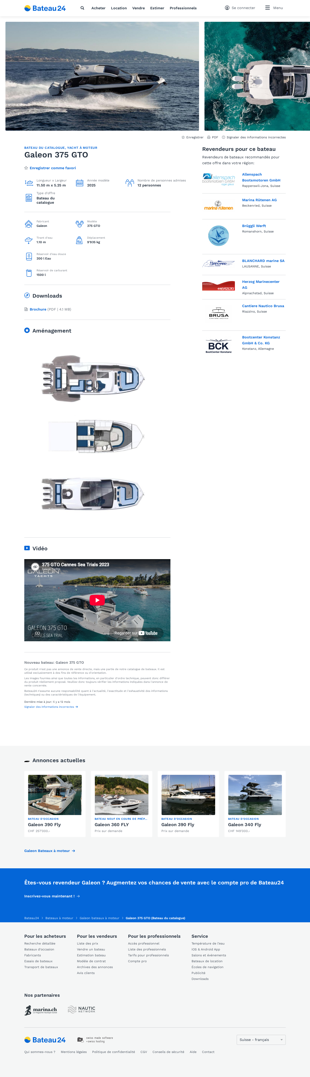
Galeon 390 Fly (44, 824)
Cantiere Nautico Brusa (263, 306)
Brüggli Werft (254, 226)
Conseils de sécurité (168, 1052)
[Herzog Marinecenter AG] (218, 286)
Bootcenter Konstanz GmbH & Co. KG (261, 340)
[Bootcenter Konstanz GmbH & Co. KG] (218, 346)
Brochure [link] (38, 309)
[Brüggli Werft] (218, 236)
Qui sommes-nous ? (39, 1052)
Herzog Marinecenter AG (261, 284)
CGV (143, 1052)
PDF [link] (215, 137)
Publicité (198, 973)
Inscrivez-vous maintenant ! (49, 896)
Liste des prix (87, 943)
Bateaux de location (207, 961)
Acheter (98, 8)
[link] (55, 804)
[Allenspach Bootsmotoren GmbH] (218, 179)
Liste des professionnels (147, 949)
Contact (208, 1052)
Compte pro (137, 961)
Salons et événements (209, 955)
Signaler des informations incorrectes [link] (256, 137)
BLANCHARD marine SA (263, 261)
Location (119, 8)
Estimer (157, 8)
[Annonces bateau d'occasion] (45, 8)
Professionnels (183, 8)
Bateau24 (31, 918)
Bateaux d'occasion (39, 949)
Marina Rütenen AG (259, 200)
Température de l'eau (208, 943)
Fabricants (32, 955)
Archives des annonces (95, 967)
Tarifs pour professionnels (148, 955)
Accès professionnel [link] (143, 943)
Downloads (200, 979)
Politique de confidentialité (113, 1052)
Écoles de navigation (208, 967)
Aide (193, 1052)
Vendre (138, 8)
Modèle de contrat (91, 961)
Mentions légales (74, 1052)
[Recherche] (83, 8)
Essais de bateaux (38, 961)
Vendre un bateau (91, 949)
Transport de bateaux (41, 967)
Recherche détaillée (39, 943)
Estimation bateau (91, 955)
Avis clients (86, 973)
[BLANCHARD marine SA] (218, 264)
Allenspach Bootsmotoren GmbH (261, 177)
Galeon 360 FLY (112, 824)
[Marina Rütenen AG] (218, 205)
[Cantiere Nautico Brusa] (218, 314)
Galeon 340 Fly (244, 824)
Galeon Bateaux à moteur (47, 851)
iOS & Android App (206, 949)
